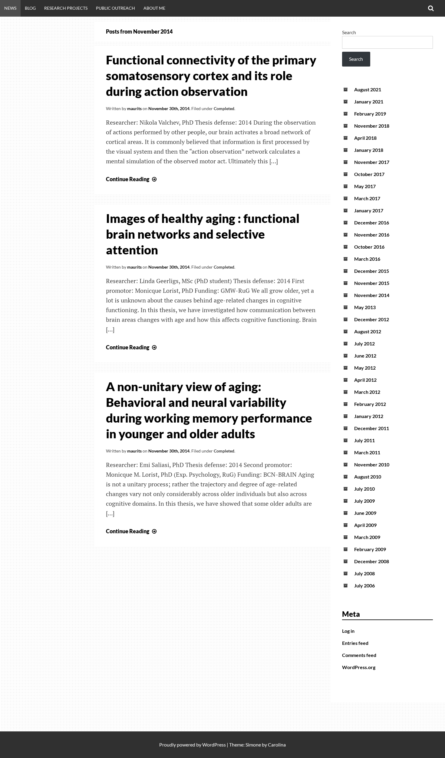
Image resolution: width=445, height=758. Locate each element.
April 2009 (365, 525)
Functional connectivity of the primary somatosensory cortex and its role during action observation (211, 76)
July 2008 (364, 573)
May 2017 (365, 186)
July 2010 (364, 489)
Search (349, 32)
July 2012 (364, 343)
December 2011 (371, 428)
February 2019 (370, 113)
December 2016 (371, 222)
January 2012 (368, 416)
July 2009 (364, 501)
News (10, 8)
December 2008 (371, 561)
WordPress (214, 744)
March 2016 (367, 259)
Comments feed (359, 655)
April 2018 (365, 138)
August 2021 (367, 89)
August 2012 (367, 331)
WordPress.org (358, 667)
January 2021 (368, 101)
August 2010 (367, 476)
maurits (134, 108)
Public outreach (115, 8)
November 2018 (371, 126)
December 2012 (371, 319)
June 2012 (365, 355)
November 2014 (371, 295)
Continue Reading (132, 179)
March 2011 (367, 452)
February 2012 (370, 404)
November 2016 (371, 234)
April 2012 (365, 380)
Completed (224, 108)
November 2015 (371, 283)
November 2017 (371, 162)
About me (154, 8)
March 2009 (367, 537)
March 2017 (367, 198)
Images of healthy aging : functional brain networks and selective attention (202, 234)
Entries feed (355, 643)
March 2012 (367, 392)
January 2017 (368, 210)
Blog (30, 8)
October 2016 (369, 247)
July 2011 (364, 440)
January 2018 (368, 150)
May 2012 (365, 368)
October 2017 (369, 174)
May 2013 (365, 307)
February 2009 (370, 549)
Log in (348, 631)
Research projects (65, 8)
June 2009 (365, 513)
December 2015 (371, 271)
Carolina (277, 744)
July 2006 (364, 585)
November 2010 (371, 464)
